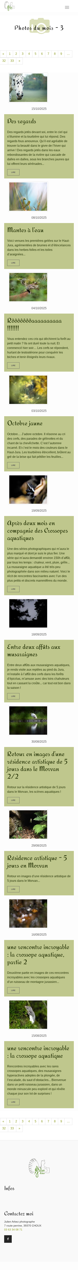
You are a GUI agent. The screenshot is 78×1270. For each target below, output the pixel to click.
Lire (13, 172)
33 (12, 60)
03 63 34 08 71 (13, 1229)
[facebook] (8, 1239)
